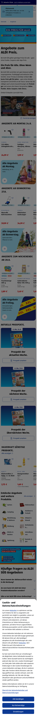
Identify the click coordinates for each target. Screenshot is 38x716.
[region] (18, 657)
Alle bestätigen (18, 699)
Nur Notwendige (18, 705)
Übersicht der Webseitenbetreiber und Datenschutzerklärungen (15, 691)
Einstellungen (18, 711)
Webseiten (13, 610)
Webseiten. (22, 643)
